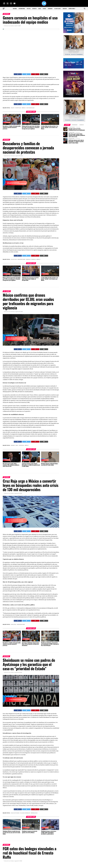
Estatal (44, 8)
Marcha (34, 259)
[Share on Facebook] (18, 74)
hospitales (18, 107)
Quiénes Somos (72, 8)
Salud (39, 8)
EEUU (17, 445)
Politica (28, 8)
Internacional (22, 8)
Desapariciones (21, 259)
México (24, 107)
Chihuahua (50, 8)
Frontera (21, 445)
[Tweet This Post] (26, 74)
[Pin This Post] (35, 74)
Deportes (34, 8)
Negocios (65, 8)
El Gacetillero (57, 8)
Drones (13, 445)
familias (29, 259)
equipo (13, 107)
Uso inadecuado (30, 107)
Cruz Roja (13, 624)
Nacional (15, 8)
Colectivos (14, 259)
